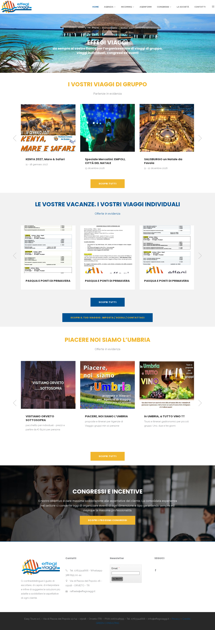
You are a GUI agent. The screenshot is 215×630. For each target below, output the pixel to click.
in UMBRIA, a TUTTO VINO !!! (164, 416)
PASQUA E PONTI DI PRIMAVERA (48, 281)
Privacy (176, 618)
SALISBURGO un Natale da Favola (163, 161)
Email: (115, 568)
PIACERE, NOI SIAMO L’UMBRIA (106, 416)
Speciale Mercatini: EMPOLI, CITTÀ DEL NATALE (105, 161)
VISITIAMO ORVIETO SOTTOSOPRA (40, 418)
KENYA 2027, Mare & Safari (45, 159)
